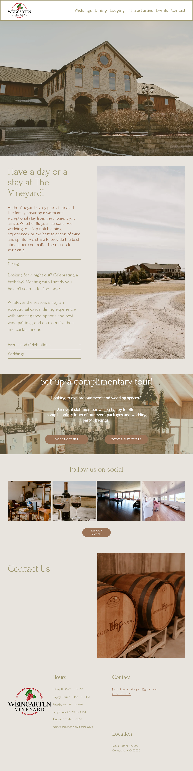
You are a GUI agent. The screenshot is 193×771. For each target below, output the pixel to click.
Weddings (83, 10)
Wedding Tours (66, 439)
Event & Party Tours (126, 439)
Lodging (117, 10)
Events (162, 10)
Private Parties (140, 10)
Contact (178, 10)
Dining (101, 10)
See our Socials (96, 532)
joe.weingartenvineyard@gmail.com (135, 689)
